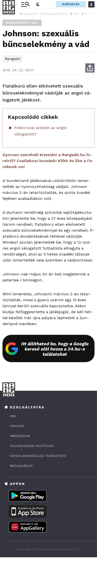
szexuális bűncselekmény (45, 14)
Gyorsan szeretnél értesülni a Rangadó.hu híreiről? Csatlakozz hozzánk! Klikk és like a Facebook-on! (48, 160)
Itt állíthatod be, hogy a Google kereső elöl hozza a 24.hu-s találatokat (54, 349)
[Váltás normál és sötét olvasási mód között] (38, 4)
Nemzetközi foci (22, 23)
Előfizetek (71, 4)
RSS (13, 416)
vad (76, 14)
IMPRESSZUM (20, 436)
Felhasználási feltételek (32, 446)
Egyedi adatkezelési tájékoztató (38, 456)
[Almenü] (25, 4)
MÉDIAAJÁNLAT (21, 466)
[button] (91, 13)
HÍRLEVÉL (17, 426)
